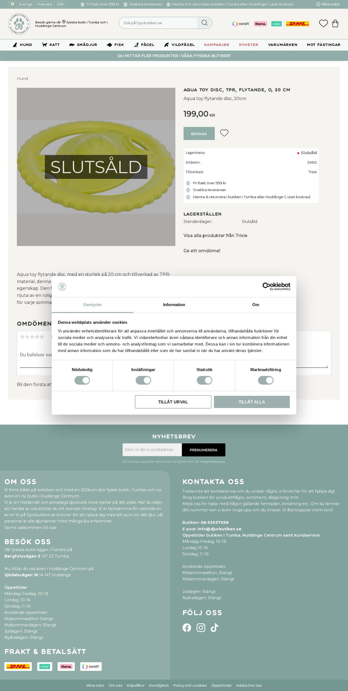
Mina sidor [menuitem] (331, 4)
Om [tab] (255, 304)
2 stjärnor (27, 336)
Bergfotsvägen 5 (22, 556)
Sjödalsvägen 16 (21, 574)
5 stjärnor (41, 336)
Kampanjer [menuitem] (216, 45)
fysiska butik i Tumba (83, 22)
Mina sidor (95, 685)
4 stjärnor (37, 336)
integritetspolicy (212, 461)
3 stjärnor (32, 336)
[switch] (143, 380)
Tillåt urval (173, 402)
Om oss (115, 685)
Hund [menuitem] (26, 45)
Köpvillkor (136, 685)
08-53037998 (215, 522)
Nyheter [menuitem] (249, 45)
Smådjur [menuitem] (87, 45)
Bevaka (199, 134)
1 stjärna (22, 336)
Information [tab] (174, 304)
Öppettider (221, 685)
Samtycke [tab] (92, 304)
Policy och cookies (190, 685)
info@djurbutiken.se (219, 529)
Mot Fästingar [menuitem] (324, 45)
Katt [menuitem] (54, 45)
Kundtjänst (159, 685)
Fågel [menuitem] (147, 45)
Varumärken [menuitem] (282, 45)
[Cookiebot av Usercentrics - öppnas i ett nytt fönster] (266, 286)
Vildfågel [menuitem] (183, 45)
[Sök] (204, 23)
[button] (323, 24)
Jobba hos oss (249, 685)
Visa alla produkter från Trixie (215, 235)
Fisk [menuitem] (119, 45)
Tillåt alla (252, 402)
